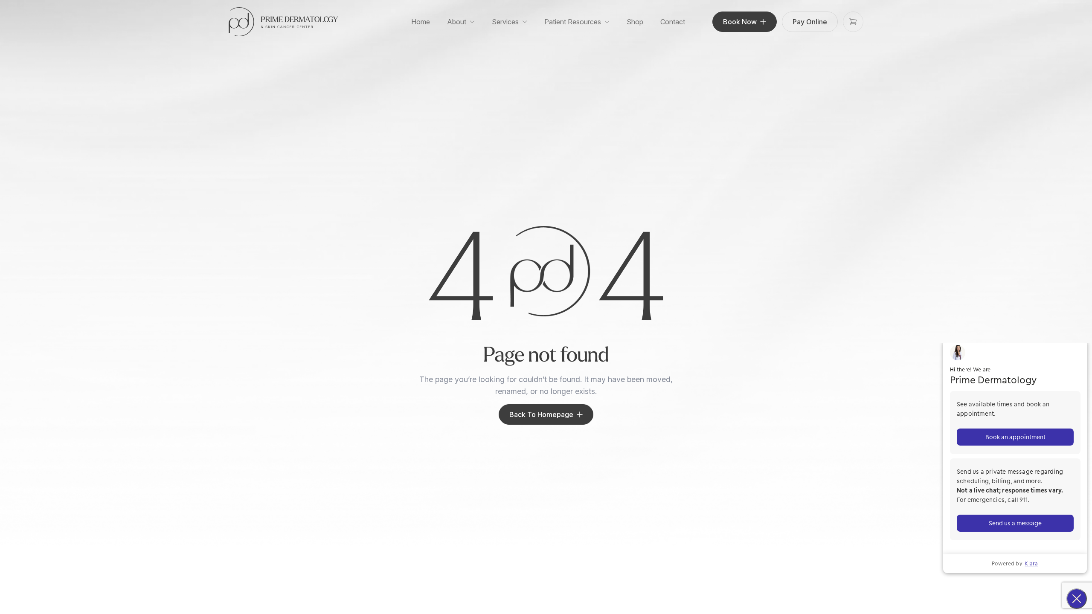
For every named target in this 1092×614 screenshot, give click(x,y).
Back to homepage (541, 414)
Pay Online (810, 21)
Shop (635, 21)
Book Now (740, 21)
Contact (672, 21)
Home (420, 21)
